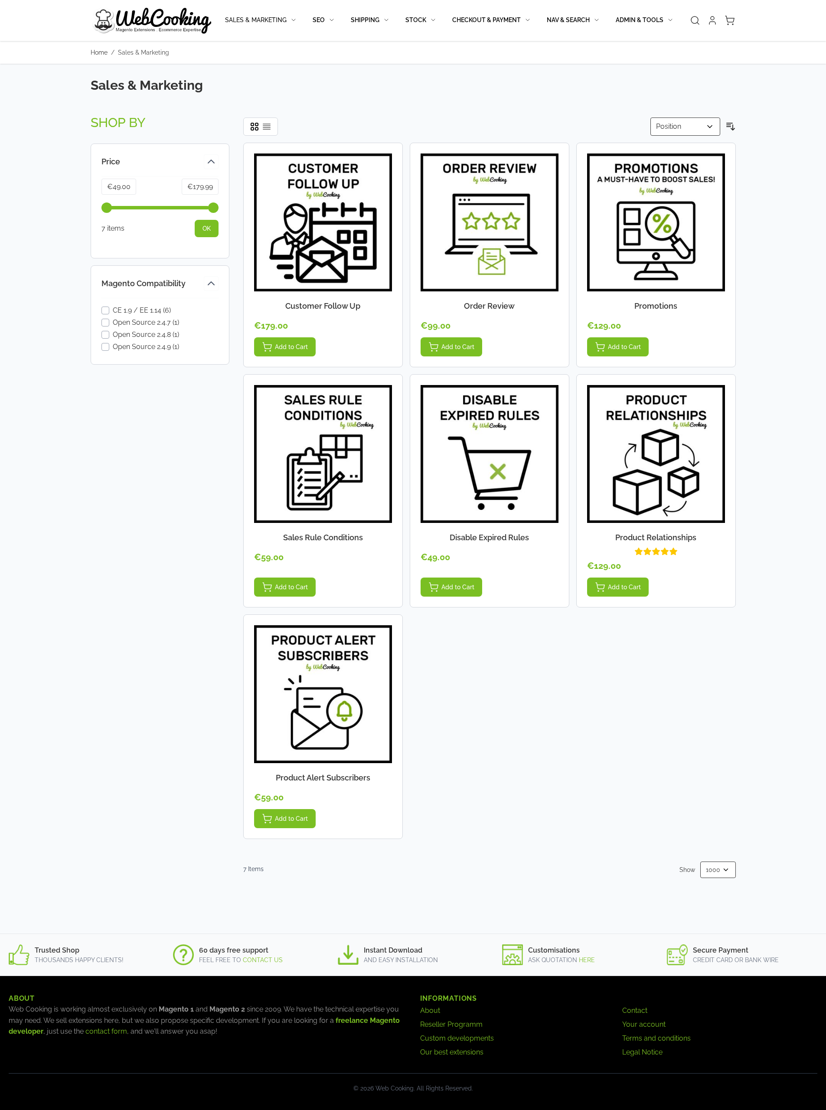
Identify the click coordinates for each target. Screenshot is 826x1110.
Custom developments (457, 1038)
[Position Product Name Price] (685, 127)
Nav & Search (568, 19)
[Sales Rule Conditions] (323, 454)
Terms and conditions (656, 1038)
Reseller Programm (451, 1024)
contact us (263, 960)
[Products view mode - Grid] (254, 126)
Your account (644, 1024)
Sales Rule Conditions (323, 537)
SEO (319, 19)
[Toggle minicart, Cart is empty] (730, 20)
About (430, 1010)
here (587, 960)
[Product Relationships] (656, 454)
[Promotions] (656, 222)
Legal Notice (642, 1052)
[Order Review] (489, 222)
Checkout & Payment (486, 19)
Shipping (365, 19)
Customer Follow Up (322, 305)
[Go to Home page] (151, 20)
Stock (415, 19)
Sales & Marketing (256, 19)
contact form (106, 1031)
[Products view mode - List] (266, 126)
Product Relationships (655, 537)
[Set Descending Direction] (730, 126)
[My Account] (712, 20)
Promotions (655, 305)
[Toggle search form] (695, 20)
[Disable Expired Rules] (489, 454)
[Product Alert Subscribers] (323, 694)
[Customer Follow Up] (323, 222)
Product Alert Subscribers (323, 777)
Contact (634, 1010)
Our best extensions (451, 1052)
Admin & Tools (639, 19)
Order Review (489, 305)
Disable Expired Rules (489, 537)
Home (99, 52)
